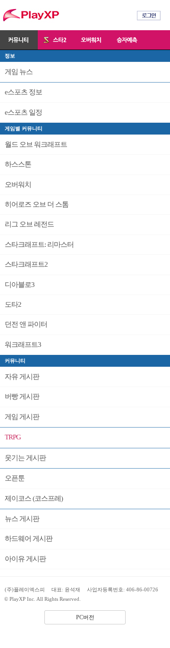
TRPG (13, 437)
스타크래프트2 (26, 264)
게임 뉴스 (19, 72)
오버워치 (18, 184)
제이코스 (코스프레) (34, 498)
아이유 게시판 (25, 559)
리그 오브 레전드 (29, 224)
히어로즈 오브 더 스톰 (36, 204)
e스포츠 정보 (23, 92)
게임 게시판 (22, 417)
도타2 (13, 304)
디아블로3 (19, 284)
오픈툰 (15, 478)
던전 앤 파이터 (26, 324)
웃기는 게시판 (25, 458)
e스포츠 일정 (23, 112)
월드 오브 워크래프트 (36, 144)
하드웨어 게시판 (28, 538)
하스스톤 (18, 164)
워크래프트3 (23, 344)
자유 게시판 (22, 376)
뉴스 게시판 (22, 518)
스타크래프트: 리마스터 (39, 244)
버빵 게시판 (22, 396)
